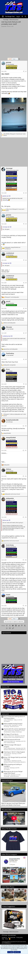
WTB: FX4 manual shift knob (12, 739)
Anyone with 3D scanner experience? (14, 729)
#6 (26, 308)
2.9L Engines (7, 769)
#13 (26, 517)
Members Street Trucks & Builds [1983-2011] (14, 737)
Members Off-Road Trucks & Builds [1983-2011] (14, 749)
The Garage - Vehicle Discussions (11, 726)
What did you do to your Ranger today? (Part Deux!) (13, 772)
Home (6, 939)
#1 (26, 71)
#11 (26, 450)
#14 (26, 560)
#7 (26, 333)
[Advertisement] (14, 42)
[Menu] (3, 16)
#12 (26, 476)
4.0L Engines (7, 721)
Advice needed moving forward (13, 723)
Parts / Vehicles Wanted (9, 742)
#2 (26, 193)
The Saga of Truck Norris (11, 734)
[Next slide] (24, 895)
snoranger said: (6, 227)
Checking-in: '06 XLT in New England (14, 752)
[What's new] (22, 16)
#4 (26, 260)
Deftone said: (5, 520)
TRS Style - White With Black (9, 935)
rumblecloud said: (6, 336)
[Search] (25, 16)
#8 (26, 359)
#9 (26, 384)
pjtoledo (5, 26)
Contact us (4, 937)
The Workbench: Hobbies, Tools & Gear (13, 732)
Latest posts (5, 714)
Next (14, 59)
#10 (26, 426)
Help (3, 939)
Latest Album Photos (7, 887)
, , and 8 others (15, 209)
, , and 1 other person (15, 134)
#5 (26, 282)
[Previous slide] (3, 895)
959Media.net (8, 943)
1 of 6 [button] (9, 59)
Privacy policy (19, 937)
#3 (26, 224)
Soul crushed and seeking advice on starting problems (14, 717)
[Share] (24, 71)
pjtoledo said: (5, 196)
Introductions (7, 755)
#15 (26, 605)
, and (12, 248)
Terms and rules (11, 937)
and (12, 297)
